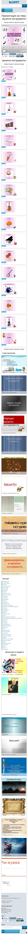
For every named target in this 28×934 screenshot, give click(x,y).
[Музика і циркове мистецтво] (14, 746)
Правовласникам (7, 909)
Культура (5, 608)
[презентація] (14, 726)
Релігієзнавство (6, 630)
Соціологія (5, 633)
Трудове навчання (7, 636)
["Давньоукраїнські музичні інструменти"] (14, 565)
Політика (5, 621)
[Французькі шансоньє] (14, 827)
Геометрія (5, 597)
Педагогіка (5, 619)
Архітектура (5, 587)
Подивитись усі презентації (5, 882)
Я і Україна (5, 649)
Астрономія (5, 589)
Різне (4, 628)
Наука (4, 615)
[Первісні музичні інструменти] (14, 404)
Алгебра (5, 584)
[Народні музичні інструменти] (14, 424)
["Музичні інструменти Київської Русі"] (14, 485)
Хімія (4, 646)
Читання (5, 647)
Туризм (4, 637)
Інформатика (6, 581)
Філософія (5, 644)
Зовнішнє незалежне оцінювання (10, 606)
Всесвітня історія (7, 594)
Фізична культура (7, 643)
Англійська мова (6, 586)
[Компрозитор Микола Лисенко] (14, 706)
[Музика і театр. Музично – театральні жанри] (14, 666)
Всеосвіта (5, 912)
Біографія (5, 590)
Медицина (5, 611)
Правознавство (6, 624)
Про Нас (5, 908)
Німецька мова (6, 613)
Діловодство (5, 599)
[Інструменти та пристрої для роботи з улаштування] (14, 364)
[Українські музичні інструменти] (14, 384)
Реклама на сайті (7, 911)
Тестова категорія (7, 634)
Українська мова (6, 640)
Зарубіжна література (8, 605)
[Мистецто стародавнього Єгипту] (14, 786)
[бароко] (14, 807)
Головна (3, 12)
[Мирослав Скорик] (14, 686)
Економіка (5, 602)
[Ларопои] (14, 847)
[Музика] (14, 867)
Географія (5, 596)
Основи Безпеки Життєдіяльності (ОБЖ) (12, 618)
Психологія (5, 627)
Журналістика (6, 603)
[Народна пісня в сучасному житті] (14, 766)
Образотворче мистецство (9, 616)
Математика (6, 609)
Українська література (8, 638)
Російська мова (6, 631)
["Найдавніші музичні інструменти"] (14, 525)
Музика (4, 612)
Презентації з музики (10, 12)
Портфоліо (5, 622)
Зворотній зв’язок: (11, 898)
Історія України (6, 583)
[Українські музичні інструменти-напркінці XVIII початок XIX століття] (14, 445)
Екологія (5, 600)
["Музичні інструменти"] (14, 505)
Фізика (4, 641)
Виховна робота (6, 593)
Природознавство (7, 625)
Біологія (5, 591)
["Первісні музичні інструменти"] (14, 465)
